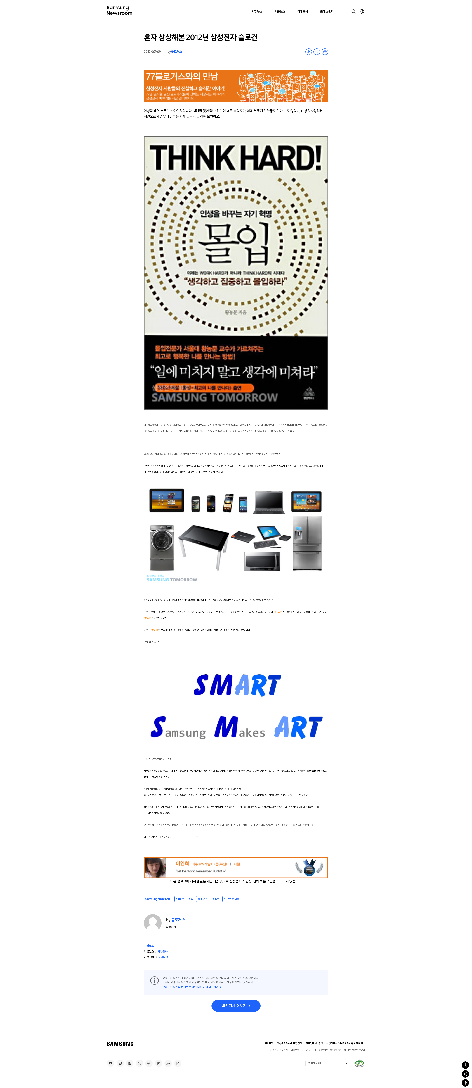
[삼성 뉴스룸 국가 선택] (361, 11)
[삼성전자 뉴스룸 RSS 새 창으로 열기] (168, 1063)
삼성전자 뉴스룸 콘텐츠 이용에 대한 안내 (345, 1043)
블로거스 (176, 52)
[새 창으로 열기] (359, 1063)
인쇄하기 (325, 51)
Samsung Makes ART (158, 899)
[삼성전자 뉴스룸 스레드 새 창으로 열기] (149, 1063)
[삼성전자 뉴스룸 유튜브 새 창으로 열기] (110, 1063)
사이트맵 (269, 1043)
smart (180, 899)
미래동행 (302, 11)
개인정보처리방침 (314, 1043)
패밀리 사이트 (315, 1063)
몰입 (190, 899)
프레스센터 (326, 11)
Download (308, 51)
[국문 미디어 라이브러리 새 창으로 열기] (158, 1063)
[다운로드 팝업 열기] (465, 1065)
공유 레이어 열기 (316, 51)
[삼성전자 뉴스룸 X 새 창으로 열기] (139, 1063)
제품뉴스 (279, 11)
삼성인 (216, 899)
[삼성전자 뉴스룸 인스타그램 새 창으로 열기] (120, 1063)
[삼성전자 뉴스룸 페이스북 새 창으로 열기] (129, 1063)
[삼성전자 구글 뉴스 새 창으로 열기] (177, 1063)
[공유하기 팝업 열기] (465, 1074)
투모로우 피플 (232, 899)
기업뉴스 (256, 11)
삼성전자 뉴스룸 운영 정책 (289, 1043)
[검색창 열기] (353, 11)
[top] (465, 1083)
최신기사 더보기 (234, 1005)
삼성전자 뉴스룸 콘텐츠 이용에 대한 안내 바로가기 (190, 987)
